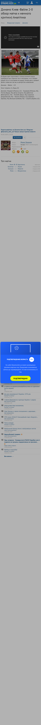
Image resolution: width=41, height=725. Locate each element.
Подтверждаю (20, 378)
